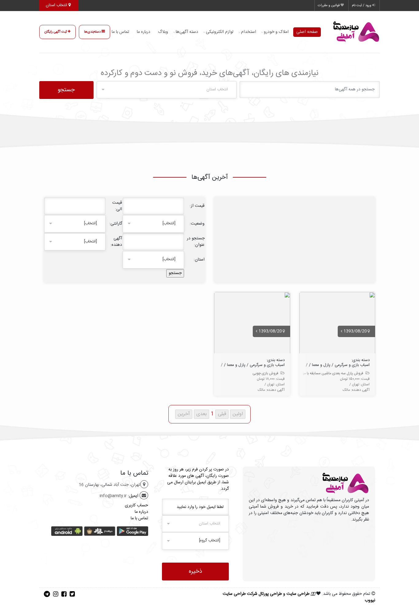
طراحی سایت (297, 594)
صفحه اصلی (307, 32)
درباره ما (143, 32)
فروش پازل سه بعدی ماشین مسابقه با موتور (330, 373)
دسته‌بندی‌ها (93, 32)
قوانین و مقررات (329, 5)
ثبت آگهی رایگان (56, 32)
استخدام (248, 32)
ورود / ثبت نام (362, 5)
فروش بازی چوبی (265, 373)
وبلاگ (163, 32)
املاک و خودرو (276, 32)
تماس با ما (120, 32)
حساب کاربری (136, 505)
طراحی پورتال (270, 594)
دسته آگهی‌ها (187, 32)
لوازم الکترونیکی (219, 32)
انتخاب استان (57, 5)
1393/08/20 (354, 331)
